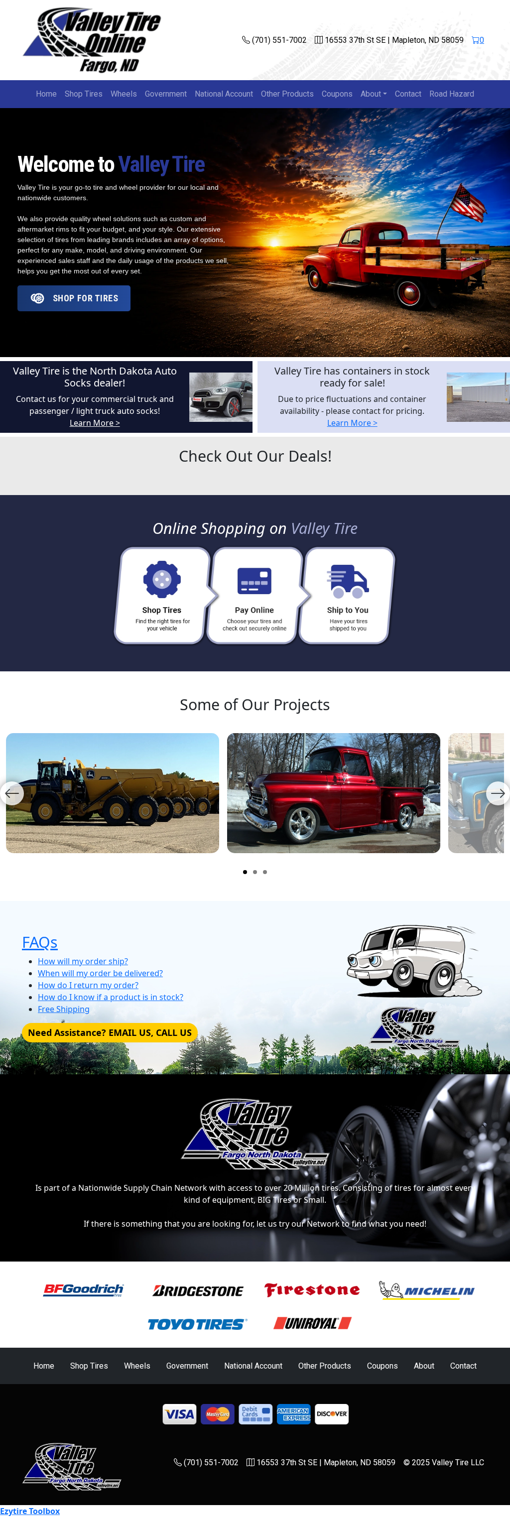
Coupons (337, 94)
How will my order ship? (83, 961)
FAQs (40, 941)
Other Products (287, 94)
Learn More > (95, 422)
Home (46, 94)
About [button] (371, 94)
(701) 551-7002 (278, 40)
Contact (408, 94)
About (424, 1366)
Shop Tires (84, 94)
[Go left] (12, 793)
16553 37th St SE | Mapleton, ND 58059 (393, 40)
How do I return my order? (88, 985)
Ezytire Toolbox (30, 1511)
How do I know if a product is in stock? (110, 997)
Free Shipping (64, 1009)
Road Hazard (451, 94)
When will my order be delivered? (100, 973)
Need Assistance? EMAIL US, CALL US (110, 1032)
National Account (224, 94)
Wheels (124, 94)
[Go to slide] (245, 872)
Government (166, 94)
